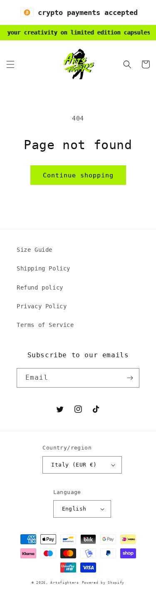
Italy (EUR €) (74, 465)
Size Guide (34, 249)
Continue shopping (78, 175)
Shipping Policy (43, 268)
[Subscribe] (130, 378)
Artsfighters (64, 582)
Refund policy (40, 287)
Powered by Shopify (103, 582)
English (74, 509)
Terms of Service (45, 325)
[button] (10, 64)
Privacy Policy (42, 306)
